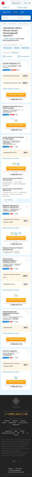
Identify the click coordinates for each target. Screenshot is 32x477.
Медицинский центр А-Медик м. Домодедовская (13, 248)
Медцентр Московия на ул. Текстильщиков (13, 107)
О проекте (10, 468)
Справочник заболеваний (8, 433)
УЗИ (23, 433)
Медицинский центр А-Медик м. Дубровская (11, 206)
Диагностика (6, 12)
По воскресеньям (24, 56)
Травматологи (12, 422)
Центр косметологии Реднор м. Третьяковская (13, 179)
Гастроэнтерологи (23, 422)
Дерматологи (16, 424)
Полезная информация (15, 470)
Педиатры (15, 420)
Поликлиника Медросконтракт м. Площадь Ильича (10, 260)
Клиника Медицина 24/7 (11, 63)
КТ (27, 433)
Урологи (4, 422)
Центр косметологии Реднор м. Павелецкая (13, 138)
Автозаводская (8, 48)
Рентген (16, 435)
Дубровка (16, 48)
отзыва (6, 70)
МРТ (18, 433)
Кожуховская (25, 48)
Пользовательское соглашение (16, 472)
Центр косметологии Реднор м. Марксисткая (13, 189)
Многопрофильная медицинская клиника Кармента (11, 313)
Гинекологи (7, 420)
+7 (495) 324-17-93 (16, 2)
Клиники (15, 12)
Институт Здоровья (10, 351)
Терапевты (23, 420)
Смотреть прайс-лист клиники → (11, 88)
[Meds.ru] (16, 403)
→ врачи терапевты (9, 38)
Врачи (22, 12)
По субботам (8, 56)
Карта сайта (19, 468)
